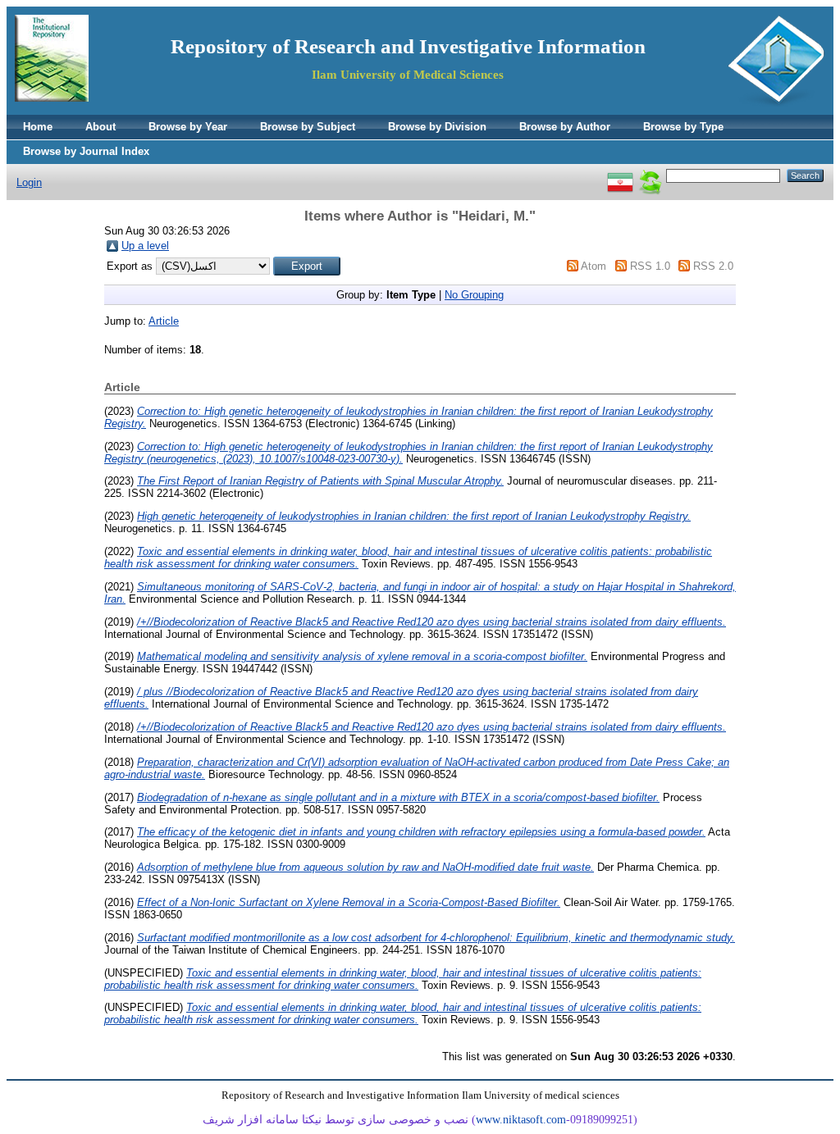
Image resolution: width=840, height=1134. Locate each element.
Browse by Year (187, 127)
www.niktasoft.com (521, 1120)
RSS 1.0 (650, 266)
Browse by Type (683, 127)
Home (37, 127)
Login (29, 182)
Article (163, 321)
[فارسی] (620, 175)
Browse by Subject (307, 127)
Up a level (145, 245)
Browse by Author (564, 127)
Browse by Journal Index (86, 151)
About (100, 127)
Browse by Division (437, 127)
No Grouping (474, 295)
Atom (593, 266)
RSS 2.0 (713, 266)
